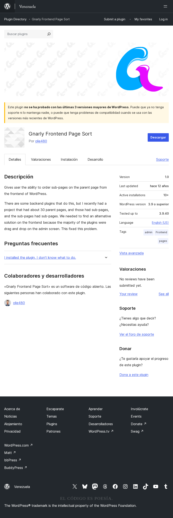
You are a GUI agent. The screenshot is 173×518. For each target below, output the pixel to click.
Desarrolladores (101, 424)
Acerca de (12, 409)
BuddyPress (15, 468)
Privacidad (12, 431)
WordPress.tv (101, 431)
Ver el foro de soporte (136, 334)
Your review (128, 294)
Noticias (10, 416)
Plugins (51, 424)
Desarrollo (95, 159)
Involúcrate (139, 409)
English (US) (160, 222)
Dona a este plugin (133, 375)
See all (164, 294)
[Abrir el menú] (166, 6)
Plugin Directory (15, 19)
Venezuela (22, 487)
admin (148, 232)
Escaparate (55, 409)
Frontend (161, 232)
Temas (51, 416)
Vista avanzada (131, 253)
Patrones (53, 431)
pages (163, 241)
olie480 (41, 141)
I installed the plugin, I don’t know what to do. (40, 258)
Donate (139, 424)
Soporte (162, 159)
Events (136, 416)
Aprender (96, 409)
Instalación (69, 159)
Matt (10, 453)
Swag (137, 431)
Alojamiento (13, 424)
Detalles (15, 159)
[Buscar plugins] (49, 34)
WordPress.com (18, 445)
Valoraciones (41, 159)
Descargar (158, 137)
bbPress (12, 460)
